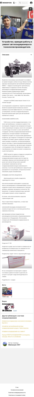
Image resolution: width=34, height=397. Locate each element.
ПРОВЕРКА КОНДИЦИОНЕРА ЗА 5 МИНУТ (13, 331)
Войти (31, 3)
